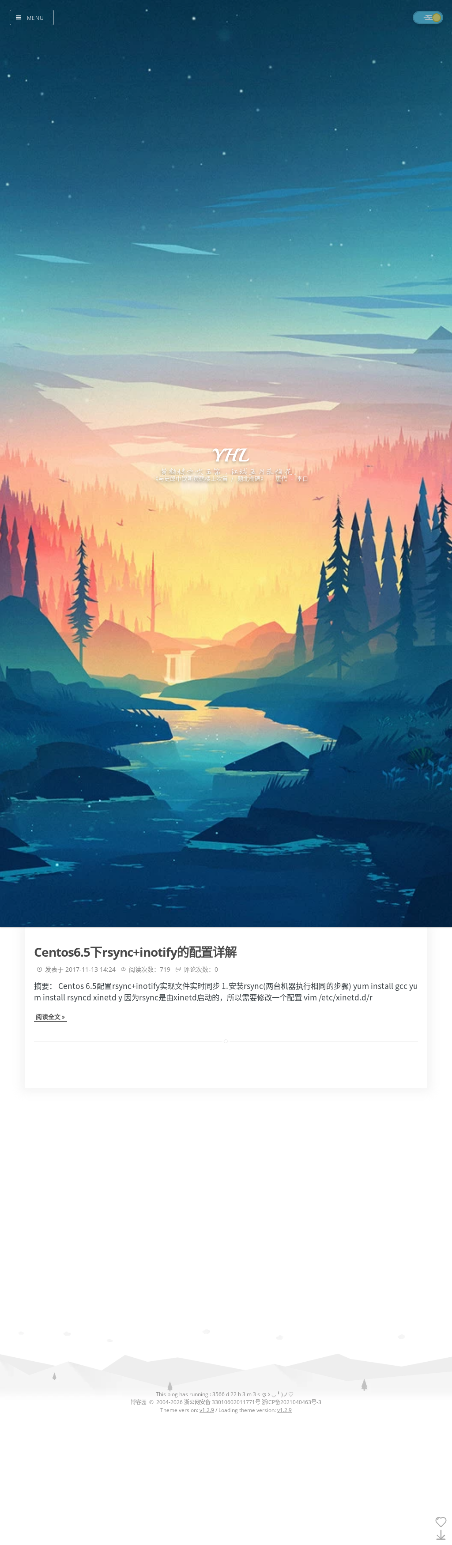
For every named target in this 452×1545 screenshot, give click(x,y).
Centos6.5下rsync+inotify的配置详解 (135, 951)
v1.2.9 (207, 1410)
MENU (35, 18)
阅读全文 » (50, 1016)
